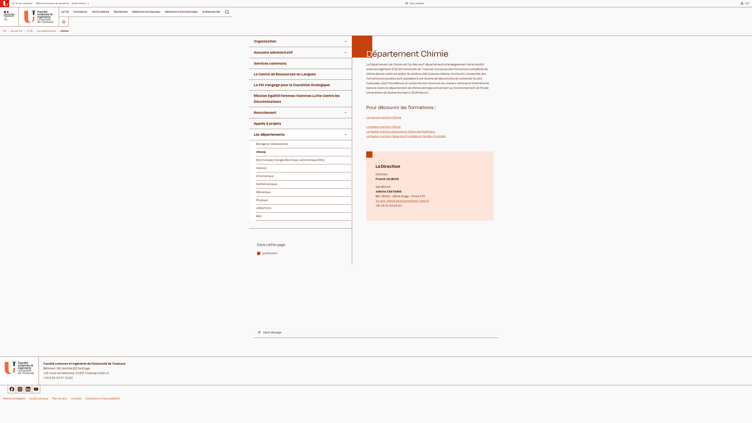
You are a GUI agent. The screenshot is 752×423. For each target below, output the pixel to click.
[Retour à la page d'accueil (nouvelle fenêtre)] (5, 3)
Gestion (261, 168)
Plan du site (59, 399)
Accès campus (38, 399)
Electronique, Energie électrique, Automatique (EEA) (290, 160)
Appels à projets (267, 123)
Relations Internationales (181, 12)
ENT (747, 3)
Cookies (76, 399)
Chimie (261, 152)
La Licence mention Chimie (383, 118)
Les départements (46, 31)
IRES (259, 216)
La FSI (65, 12)
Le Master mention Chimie (383, 127)
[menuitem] (21, 3)
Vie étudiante (100, 12)
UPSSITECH (263, 208)
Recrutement (265, 112)
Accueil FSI (16, 31)
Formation (80, 12)
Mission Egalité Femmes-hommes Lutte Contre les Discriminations (297, 98)
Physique (262, 200)
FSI (4, 31)
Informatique (265, 176)
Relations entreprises (146, 12)
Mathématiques (266, 184)
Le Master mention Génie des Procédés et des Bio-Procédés (406, 136)
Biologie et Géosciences (272, 144)
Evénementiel (211, 12)
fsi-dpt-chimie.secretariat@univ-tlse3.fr (402, 201)
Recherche (121, 12)
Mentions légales (14, 399)
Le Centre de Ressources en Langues (285, 74)
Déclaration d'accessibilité (102, 399)
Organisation (265, 41)
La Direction (270, 253)
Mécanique (263, 192)
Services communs (270, 63)
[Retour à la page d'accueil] (38, 16)
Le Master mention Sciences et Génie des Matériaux (400, 132)
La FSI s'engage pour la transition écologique (292, 85)
